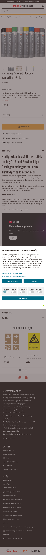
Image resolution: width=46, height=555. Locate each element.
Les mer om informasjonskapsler (12, 273)
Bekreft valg (23, 298)
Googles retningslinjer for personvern (14, 276)
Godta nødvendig (12, 281)
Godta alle (34, 281)
